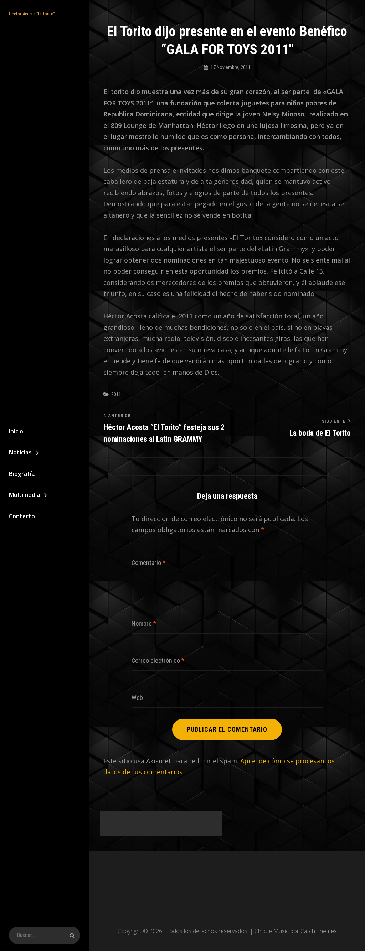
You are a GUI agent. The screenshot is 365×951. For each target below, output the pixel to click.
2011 (116, 394)
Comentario (148, 562)
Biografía (22, 473)
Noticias (20, 452)
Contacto (22, 516)
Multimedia (24, 494)
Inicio (16, 431)
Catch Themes (318, 931)
